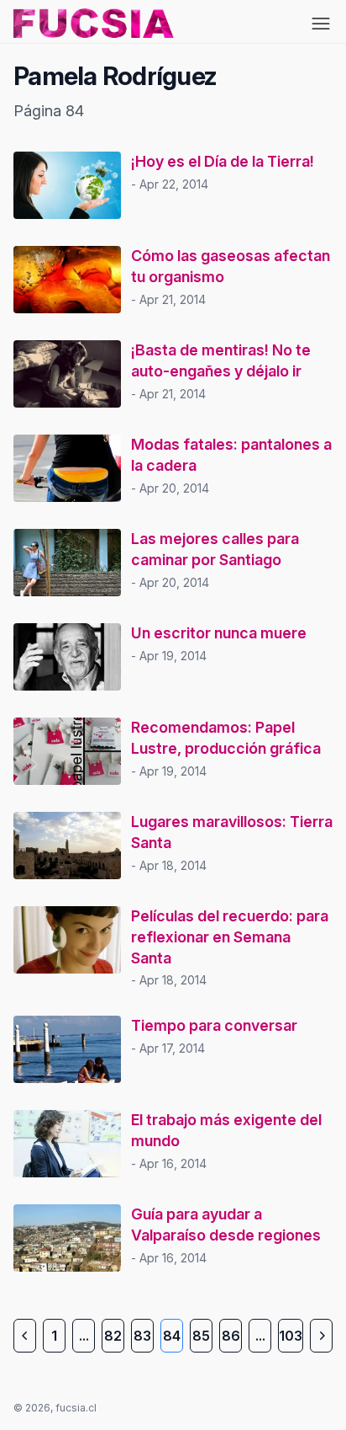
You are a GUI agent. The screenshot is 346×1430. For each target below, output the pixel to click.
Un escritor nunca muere (219, 633)
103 (290, 1335)
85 (201, 1335)
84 (172, 1335)
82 (113, 1335)
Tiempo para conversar (214, 1025)
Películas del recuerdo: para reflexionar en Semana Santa (229, 937)
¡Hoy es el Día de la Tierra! (222, 161)
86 (231, 1335)
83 (142, 1335)
